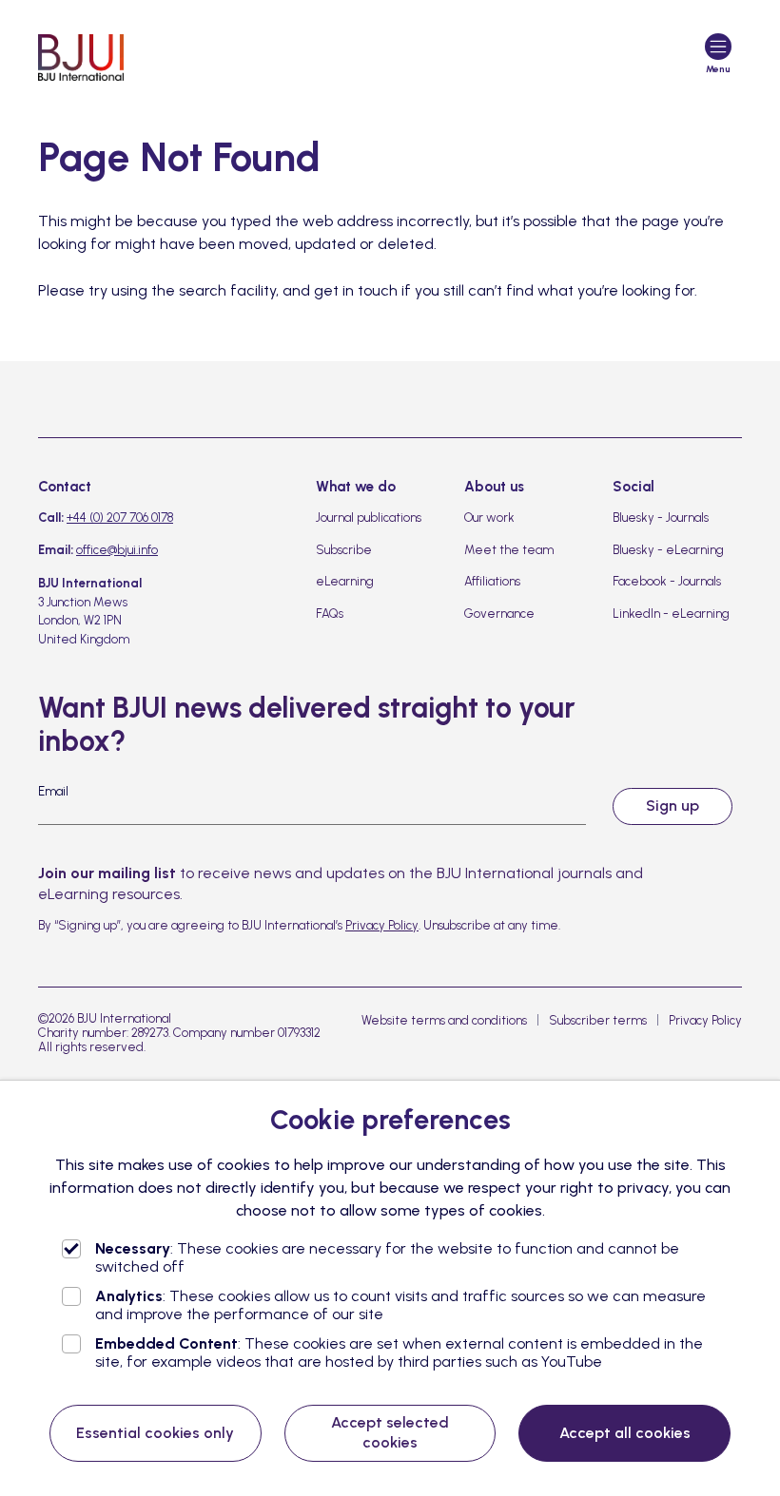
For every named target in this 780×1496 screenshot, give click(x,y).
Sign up (672, 805)
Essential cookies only (155, 1433)
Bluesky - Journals (661, 517)
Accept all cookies (625, 1433)
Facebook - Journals (667, 581)
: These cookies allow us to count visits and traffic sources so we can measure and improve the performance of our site (400, 1305)
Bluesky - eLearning (668, 550)
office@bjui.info (117, 550)
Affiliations (492, 581)
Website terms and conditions (444, 1020)
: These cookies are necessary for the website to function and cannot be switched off (387, 1257)
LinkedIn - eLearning (671, 613)
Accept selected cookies (390, 1432)
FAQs (329, 613)
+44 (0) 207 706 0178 (120, 517)
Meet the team (509, 550)
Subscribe (344, 550)
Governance (499, 613)
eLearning (345, 581)
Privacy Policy (382, 925)
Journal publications (368, 517)
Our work (489, 517)
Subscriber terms (598, 1020)
